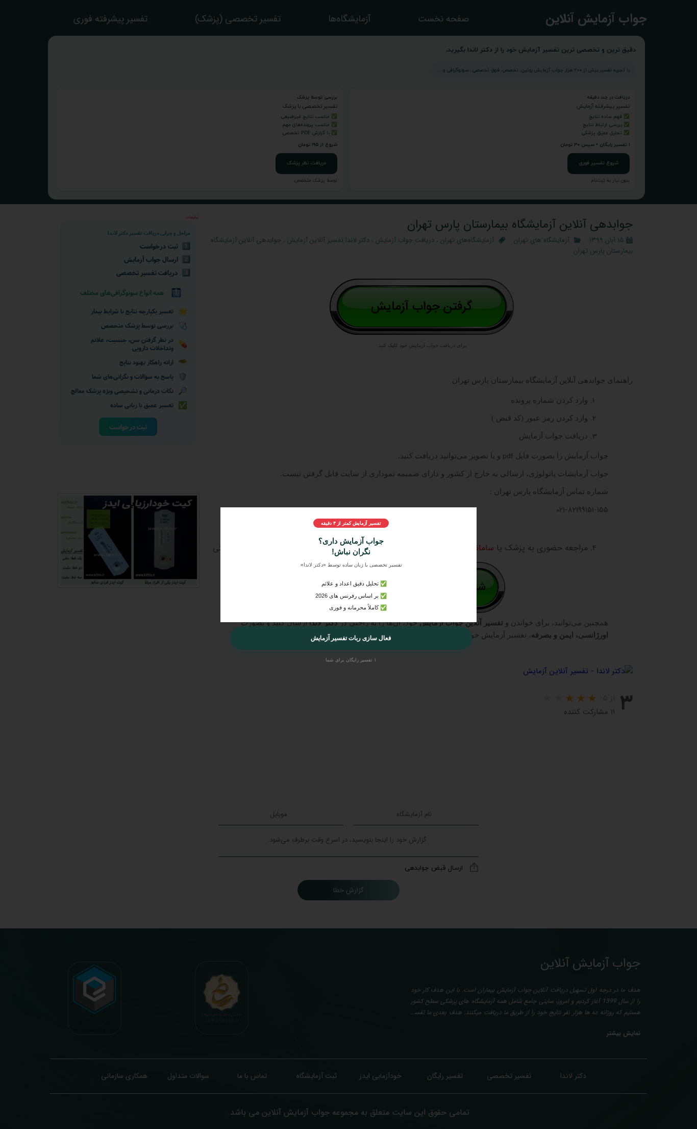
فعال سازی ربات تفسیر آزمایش (351, 638)
